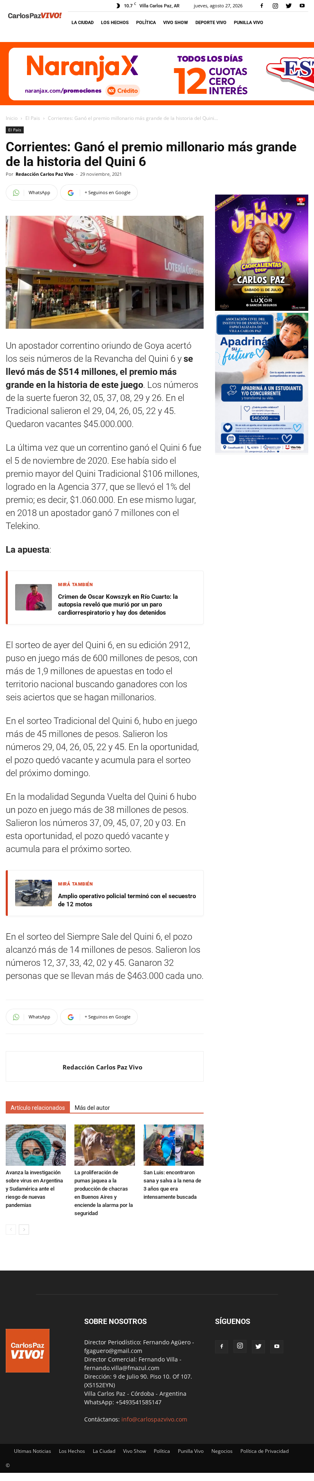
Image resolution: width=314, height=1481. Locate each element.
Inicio (12, 118)
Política (146, 22)
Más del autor (92, 1108)
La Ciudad (83, 22)
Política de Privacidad (264, 1451)
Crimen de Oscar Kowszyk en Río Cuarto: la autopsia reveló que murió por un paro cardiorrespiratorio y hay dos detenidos (118, 604)
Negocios (222, 1451)
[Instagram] (275, 5)
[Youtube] (302, 5)
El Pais (32, 118)
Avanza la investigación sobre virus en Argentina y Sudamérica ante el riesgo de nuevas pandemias (34, 1188)
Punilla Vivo (248, 22)
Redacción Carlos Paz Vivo (45, 174)
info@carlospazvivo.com (154, 1419)
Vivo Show (175, 22)
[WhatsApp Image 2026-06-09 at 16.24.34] (261, 308)
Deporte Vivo (211, 22)
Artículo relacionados (38, 1108)
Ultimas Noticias (32, 1451)
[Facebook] (262, 5)
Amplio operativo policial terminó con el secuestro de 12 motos (127, 900)
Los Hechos (115, 22)
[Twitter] (289, 5)
